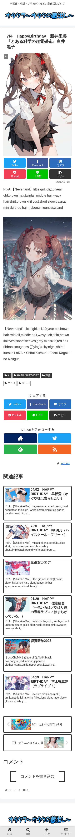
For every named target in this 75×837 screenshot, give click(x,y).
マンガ (25, 383)
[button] (67, 534)
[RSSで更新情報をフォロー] (54, 449)
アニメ (11, 383)
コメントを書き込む (37, 776)
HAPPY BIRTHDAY (28, 375)
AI (9, 375)
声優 (47, 375)
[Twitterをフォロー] (54, 438)
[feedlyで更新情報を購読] (20, 449)
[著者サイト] (20, 438)
